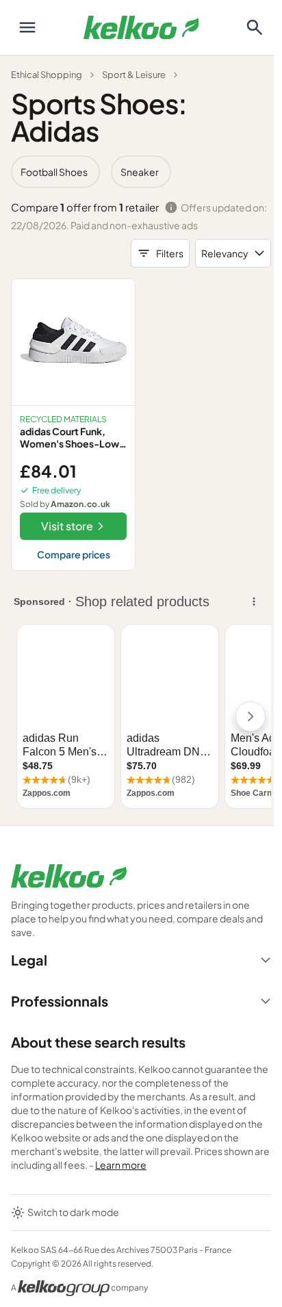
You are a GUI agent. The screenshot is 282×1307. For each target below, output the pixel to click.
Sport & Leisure (134, 74)
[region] (141, 171)
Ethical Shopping (46, 74)
